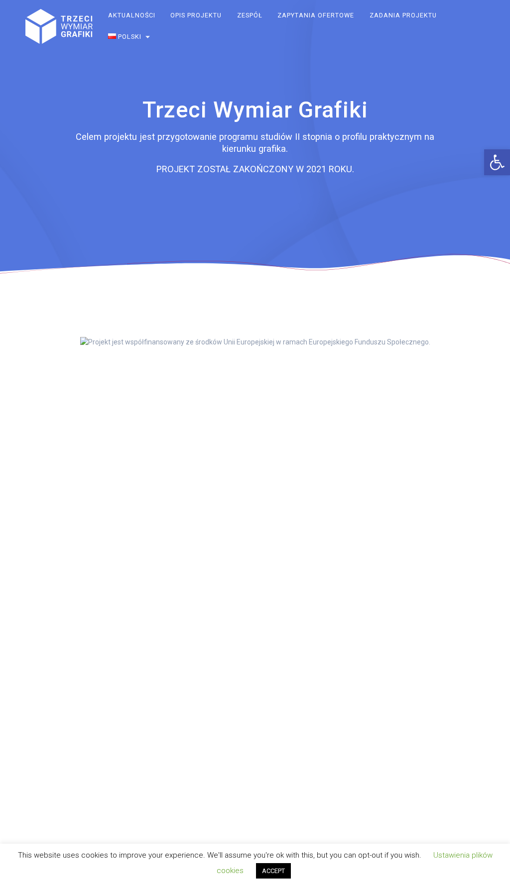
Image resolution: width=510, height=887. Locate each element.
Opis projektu (196, 15)
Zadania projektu (403, 15)
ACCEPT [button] (273, 871)
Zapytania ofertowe (316, 15)
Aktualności (131, 15)
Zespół (249, 15)
